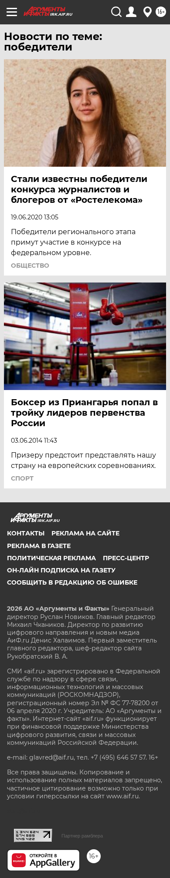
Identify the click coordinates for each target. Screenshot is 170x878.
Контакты (25, 533)
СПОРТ (22, 478)
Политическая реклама (51, 558)
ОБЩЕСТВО (30, 265)
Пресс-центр (126, 558)
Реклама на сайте (85, 533)
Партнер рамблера (82, 835)
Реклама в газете (39, 546)
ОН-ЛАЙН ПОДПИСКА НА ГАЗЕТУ (61, 570)
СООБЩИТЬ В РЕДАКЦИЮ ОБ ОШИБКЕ (72, 582)
